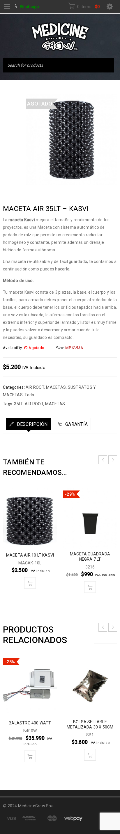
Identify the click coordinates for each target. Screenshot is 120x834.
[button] (30, 583)
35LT (18, 403)
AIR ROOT (35, 387)
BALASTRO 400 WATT (30, 723)
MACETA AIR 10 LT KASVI (30, 555)
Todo (29, 395)
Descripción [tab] (31, 424)
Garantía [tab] (76, 424)
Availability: (13, 348)
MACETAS (56, 387)
